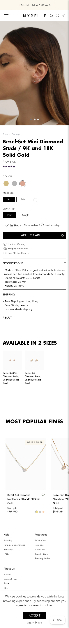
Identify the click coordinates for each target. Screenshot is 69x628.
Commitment (10, 579)
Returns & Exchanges (14, 545)
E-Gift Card (40, 540)
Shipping (8, 540)
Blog (6, 588)
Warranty (8, 549)
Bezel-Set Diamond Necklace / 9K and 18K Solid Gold (23, 499)
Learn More (34, 622)
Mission (7, 574)
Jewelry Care (41, 554)
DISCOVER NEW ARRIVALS (35, 5)
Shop (5, 134)
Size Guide (40, 549)
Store (6, 583)
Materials (39, 545)
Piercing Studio (42, 558)
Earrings (16, 134)
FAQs (6, 554)
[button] (31, 119)
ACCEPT (34, 615)
